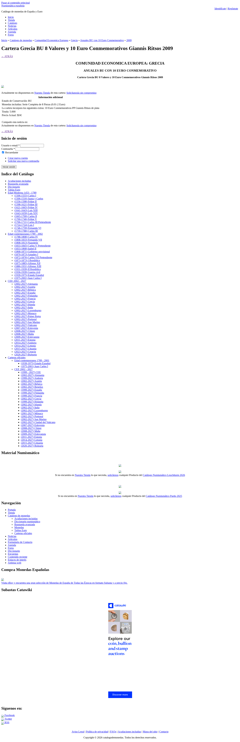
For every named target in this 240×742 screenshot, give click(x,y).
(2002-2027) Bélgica (25, 289)
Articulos (12, 539)
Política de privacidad (97, 731)
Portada (12, 509)
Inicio (11, 17)
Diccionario (14, 186)
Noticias (12, 26)
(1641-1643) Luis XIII (26, 210)
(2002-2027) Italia (23, 307)
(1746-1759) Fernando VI (27, 228)
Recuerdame (11, 152)
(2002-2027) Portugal (25, 319)
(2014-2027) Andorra (25, 342)
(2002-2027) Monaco (25, 313)
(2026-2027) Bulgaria (25, 354)
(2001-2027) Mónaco (32, 413)
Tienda (11, 20)
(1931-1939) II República (27, 269)
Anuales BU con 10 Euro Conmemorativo (102, 40)
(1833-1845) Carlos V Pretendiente (32, 245)
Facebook (9, 715)
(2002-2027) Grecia (24, 301)
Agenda (12, 31)
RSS (6, 722)
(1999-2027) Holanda (32, 401)
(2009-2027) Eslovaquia (26, 337)
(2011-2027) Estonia (24, 339)
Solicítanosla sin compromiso (81, 92)
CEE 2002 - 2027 (17, 281)
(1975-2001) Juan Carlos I (27, 278)
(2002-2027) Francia (25, 298)
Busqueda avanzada (18, 183)
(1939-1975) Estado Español (29, 275)
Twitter (8, 718)
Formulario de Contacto (20, 542)
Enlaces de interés (17, 559)
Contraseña (8, 148)
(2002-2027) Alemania (26, 284)
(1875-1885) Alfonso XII (27, 263)
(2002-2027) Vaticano (25, 325)
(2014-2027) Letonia (25, 345)
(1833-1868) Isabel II (25, 248)
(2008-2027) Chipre (24, 331)
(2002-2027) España (24, 292)
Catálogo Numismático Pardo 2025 (164, 496)
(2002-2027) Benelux (32, 387)
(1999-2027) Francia (31, 395)
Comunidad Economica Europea (51, 40)
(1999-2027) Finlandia (32, 392)
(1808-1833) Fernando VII (28, 239)
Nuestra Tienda (42, 92)
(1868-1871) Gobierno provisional (32, 251)
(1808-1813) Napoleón (26, 242)
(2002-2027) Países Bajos (27, 316)
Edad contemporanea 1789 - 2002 (25, 234)
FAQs (113, 731)
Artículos (12, 28)
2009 (129, 40)
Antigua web (14, 562)
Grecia (74, 40)
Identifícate (220, 8)
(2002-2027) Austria (24, 286)
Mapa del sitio (150, 731)
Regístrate (233, 8)
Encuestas (13, 553)
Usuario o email (10, 145)
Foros (11, 34)
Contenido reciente (17, 556)
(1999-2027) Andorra (32, 378)
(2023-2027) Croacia (25, 351)
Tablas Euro (14, 189)
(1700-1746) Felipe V (25, 219)
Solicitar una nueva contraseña (23, 161)
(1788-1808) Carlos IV (26, 236)
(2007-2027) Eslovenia (26, 328)
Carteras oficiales (16, 357)
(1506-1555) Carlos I (25, 195)
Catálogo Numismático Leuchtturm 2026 (164, 475)
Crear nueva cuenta (18, 158)
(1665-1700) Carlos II (25, 216)
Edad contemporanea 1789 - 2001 (31, 360)
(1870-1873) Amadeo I (26, 254)
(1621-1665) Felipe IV (26, 207)
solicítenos (113, 475)
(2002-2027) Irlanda (24, 304)
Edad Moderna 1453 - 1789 (22, 192)
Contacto (163, 731)
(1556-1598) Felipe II (25, 201)
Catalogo (12, 23)
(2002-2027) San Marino (27, 322)
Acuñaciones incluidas (19, 181)
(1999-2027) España (31, 389)
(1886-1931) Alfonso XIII (27, 266)
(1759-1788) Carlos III (26, 231)
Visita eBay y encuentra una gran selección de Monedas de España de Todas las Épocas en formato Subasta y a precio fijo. (64, 582)
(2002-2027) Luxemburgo (27, 310)
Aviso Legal (78, 731)
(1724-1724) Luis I (24, 225)
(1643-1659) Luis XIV (26, 213)
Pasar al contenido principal (15, 2)
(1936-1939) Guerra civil (27, 272)
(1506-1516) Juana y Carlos (28, 198)
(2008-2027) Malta (24, 334)
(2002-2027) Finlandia (26, 295)
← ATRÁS (7, 56)
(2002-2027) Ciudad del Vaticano (38, 422)
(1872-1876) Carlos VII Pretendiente (33, 257)
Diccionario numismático (27, 521)
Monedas (19, 527)
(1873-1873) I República (27, 260)
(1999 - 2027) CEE (31, 372)
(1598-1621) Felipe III (25, 204)
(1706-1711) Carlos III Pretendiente (32, 222)
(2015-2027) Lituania (25, 348)
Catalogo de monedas (21, 40)
